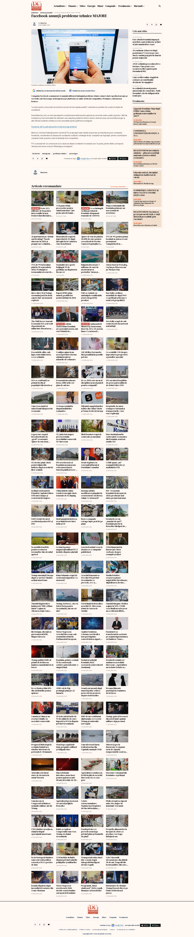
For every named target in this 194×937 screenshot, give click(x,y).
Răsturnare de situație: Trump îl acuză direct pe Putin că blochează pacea (117, 889)
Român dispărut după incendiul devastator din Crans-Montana (42, 888)
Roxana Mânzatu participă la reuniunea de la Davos (116, 690)
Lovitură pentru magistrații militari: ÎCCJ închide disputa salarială (67, 549)
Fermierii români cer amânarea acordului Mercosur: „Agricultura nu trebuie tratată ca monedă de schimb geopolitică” (116, 663)
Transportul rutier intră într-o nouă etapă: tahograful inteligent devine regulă (91, 861)
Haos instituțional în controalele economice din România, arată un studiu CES (116, 438)
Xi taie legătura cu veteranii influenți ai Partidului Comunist (90, 465)
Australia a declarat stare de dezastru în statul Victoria (40, 775)
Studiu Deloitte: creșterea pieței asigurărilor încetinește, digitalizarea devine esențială (117, 579)
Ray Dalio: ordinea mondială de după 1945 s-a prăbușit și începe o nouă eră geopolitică (116, 296)
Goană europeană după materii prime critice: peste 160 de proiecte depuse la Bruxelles (91, 692)
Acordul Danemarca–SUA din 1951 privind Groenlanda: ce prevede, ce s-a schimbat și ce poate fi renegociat (91, 579)
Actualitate (59, 5)
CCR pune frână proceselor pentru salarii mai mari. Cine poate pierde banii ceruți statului (65, 209)
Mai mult (138, 5)
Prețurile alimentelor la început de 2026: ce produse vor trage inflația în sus (116, 833)
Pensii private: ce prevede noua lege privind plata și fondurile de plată (92, 833)
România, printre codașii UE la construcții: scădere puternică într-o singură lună (67, 663)
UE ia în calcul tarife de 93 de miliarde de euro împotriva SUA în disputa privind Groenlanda (67, 720)
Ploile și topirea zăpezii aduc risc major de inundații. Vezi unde (116, 803)
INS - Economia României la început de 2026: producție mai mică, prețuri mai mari (116, 494)
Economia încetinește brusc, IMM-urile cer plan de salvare (66, 382)
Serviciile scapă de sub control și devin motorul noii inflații (117, 323)
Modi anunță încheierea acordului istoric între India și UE (66, 521)
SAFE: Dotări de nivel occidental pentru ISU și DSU (42, 521)
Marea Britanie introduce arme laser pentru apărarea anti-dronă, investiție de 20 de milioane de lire (66, 776)
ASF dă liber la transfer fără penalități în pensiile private (92, 354)
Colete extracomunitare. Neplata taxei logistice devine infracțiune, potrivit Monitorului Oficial (91, 804)
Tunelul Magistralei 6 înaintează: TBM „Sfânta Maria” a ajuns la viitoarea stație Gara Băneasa (41, 607)
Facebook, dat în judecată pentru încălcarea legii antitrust (54, 127)
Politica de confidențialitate (68, 930)
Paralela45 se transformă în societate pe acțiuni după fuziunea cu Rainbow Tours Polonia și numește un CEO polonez (117, 635)
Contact (112, 930)
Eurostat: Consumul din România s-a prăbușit (116, 774)
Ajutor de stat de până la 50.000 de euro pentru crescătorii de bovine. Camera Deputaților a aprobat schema (92, 240)
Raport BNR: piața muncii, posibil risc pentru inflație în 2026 (66, 295)
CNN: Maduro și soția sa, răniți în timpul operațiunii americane (42, 831)
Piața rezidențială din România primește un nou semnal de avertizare (115, 209)
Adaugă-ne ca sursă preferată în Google (51, 90)
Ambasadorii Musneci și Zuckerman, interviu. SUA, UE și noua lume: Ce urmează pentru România (92, 327)
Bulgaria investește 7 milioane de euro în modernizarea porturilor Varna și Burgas (90, 268)
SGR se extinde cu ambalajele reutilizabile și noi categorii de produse (91, 296)
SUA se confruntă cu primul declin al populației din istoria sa (41, 382)
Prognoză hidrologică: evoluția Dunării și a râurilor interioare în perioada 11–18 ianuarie (41, 748)
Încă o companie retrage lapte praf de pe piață (92, 521)
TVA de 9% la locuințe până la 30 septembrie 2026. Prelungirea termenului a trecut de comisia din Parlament (41, 268)
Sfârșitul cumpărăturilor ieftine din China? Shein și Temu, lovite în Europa (92, 408)
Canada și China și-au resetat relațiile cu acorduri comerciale (40, 718)
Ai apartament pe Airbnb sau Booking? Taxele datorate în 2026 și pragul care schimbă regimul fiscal (42, 240)
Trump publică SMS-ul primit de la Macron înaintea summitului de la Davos (42, 663)
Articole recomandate (46, 12)
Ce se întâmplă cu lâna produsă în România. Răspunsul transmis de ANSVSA (92, 212)
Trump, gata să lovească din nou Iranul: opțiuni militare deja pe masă (117, 718)
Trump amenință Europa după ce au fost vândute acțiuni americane (42, 577)
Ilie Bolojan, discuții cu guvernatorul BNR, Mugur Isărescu (41, 634)
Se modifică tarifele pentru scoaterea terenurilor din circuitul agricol (42, 551)
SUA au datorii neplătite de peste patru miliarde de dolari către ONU (116, 382)
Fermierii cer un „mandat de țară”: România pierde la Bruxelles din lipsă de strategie (115, 522)
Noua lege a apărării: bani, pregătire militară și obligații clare (66, 747)
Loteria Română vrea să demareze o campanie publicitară (91, 549)
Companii (110, 5)
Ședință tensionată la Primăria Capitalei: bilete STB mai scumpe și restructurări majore (42, 494)
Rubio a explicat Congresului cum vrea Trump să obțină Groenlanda (66, 833)
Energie (91, 5)
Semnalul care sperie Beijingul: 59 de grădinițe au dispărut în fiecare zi (66, 268)
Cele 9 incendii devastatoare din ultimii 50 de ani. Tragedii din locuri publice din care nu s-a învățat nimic (116, 861)
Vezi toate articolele (118, 187)
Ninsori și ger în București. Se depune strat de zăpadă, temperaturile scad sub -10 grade (116, 748)
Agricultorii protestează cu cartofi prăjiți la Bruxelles (67, 803)
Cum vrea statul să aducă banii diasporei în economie (42, 408)
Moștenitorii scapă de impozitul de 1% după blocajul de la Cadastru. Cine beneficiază (66, 240)
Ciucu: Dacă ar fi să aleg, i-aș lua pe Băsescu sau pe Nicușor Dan (117, 267)
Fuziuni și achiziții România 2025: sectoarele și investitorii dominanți (92, 663)
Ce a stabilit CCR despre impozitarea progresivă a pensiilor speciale (117, 354)
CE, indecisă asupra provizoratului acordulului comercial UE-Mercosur (66, 438)
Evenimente (124, 5)
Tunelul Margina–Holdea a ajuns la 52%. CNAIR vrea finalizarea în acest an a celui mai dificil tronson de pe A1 (117, 607)
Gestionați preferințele (100, 930)
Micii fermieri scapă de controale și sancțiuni (91, 435)
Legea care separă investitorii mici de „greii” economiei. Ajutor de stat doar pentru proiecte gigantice (39, 438)
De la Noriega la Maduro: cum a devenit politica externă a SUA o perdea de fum (42, 861)
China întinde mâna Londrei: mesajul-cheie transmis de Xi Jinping (66, 493)
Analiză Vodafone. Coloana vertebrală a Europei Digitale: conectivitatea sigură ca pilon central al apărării (92, 635)
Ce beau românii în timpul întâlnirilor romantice (64, 408)
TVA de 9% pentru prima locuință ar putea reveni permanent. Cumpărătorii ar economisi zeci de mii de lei (117, 240)
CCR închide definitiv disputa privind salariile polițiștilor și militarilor (66, 860)
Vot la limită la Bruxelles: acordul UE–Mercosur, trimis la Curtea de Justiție (92, 607)
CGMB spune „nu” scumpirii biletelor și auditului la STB (115, 465)
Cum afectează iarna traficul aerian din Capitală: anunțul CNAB (91, 747)
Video (82, 5)
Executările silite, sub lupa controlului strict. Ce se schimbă (41, 354)
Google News (85, 158)
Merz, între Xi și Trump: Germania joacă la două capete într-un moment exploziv (41, 296)
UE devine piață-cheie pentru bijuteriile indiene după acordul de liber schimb (42, 466)
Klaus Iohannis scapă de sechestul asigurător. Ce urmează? (67, 577)
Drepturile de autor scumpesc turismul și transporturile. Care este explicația (115, 410)
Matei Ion (44, 23)
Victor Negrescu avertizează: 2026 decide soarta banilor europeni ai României (65, 889)
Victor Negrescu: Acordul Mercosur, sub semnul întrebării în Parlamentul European (66, 635)
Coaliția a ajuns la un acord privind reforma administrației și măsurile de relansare (66, 356)
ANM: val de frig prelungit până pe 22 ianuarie (65, 690)
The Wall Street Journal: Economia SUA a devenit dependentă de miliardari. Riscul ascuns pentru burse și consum (42, 325)
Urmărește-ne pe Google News (83, 90)
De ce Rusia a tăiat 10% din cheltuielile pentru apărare (41, 690)
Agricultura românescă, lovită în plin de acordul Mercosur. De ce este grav (92, 776)
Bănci (100, 5)
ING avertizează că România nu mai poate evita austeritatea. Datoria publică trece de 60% (67, 466)
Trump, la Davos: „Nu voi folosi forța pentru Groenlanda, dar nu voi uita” (67, 607)
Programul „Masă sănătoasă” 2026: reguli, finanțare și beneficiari (92, 888)
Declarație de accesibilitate (126, 930)
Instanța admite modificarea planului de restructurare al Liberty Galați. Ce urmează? (92, 494)
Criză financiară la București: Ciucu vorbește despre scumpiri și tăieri (114, 551)
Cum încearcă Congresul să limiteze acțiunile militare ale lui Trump (41, 804)
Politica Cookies (84, 930)
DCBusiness (34, 12)
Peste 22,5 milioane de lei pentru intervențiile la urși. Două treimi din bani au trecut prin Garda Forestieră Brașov (41, 212)
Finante (72, 5)
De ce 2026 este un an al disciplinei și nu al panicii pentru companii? (92, 382)
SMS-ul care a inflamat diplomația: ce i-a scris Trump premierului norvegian (91, 720)
